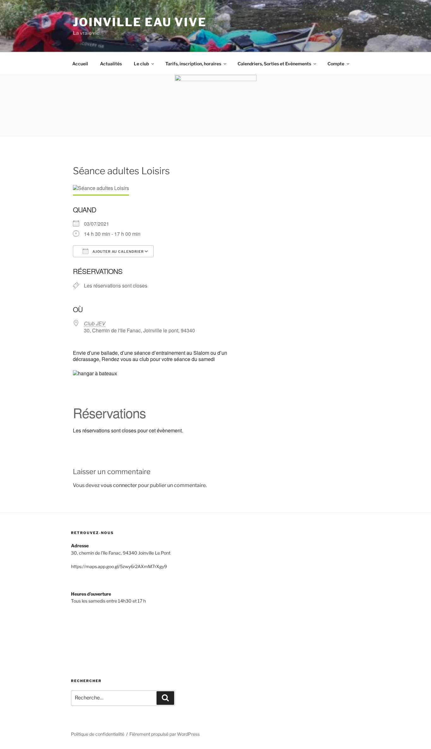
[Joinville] (94, 635)
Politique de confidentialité (97, 734)
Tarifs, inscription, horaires (193, 63)
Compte (336, 63)
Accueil (80, 63)
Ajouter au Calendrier (118, 251)
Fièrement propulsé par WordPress (164, 734)
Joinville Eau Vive (140, 22)
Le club (141, 63)
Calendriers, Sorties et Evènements (274, 63)
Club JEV (94, 323)
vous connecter (119, 485)
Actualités (111, 63)
